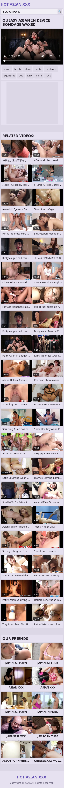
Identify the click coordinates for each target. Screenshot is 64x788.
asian (7, 69)
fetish (17, 69)
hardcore (51, 69)
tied (21, 75)
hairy (39, 75)
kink (29, 75)
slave (28, 69)
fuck (48, 75)
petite (38, 69)
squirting (9, 75)
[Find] (60, 11)
